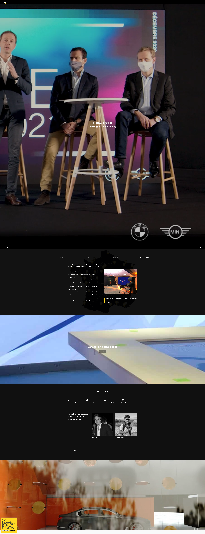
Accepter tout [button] (12, 530)
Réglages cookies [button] (6, 530)
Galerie (102, 351)
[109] (120, 293)
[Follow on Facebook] (7, 247)
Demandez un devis (73, 450)
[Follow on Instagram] (5, 247)
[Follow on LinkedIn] (4, 247)
